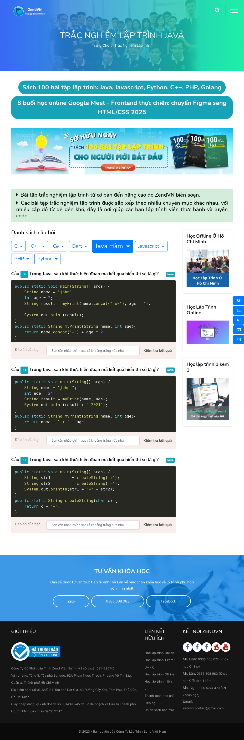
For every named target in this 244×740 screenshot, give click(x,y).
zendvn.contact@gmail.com (203, 708)
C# (56, 246)
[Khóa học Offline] (238, 310)
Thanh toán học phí (159, 696)
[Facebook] (187, 646)
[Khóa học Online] (238, 300)
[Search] (217, 8)
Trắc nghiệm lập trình (133, 45)
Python (45, 258)
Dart (77, 246)
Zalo (71, 601)
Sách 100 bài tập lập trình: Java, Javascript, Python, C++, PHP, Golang (122, 87)
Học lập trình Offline (160, 674)
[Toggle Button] (233, 12)
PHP (19, 258)
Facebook (168, 601)
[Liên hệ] (238, 339)
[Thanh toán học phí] (238, 329)
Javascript (149, 246)
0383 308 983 (117, 601)
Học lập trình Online (159, 653)
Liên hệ (150, 703)
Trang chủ (100, 45)
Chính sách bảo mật (159, 710)
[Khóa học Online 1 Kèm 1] (238, 320)
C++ (36, 246)
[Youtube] (216, 646)
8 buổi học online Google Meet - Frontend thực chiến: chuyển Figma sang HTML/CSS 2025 (122, 107)
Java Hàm (110, 246)
